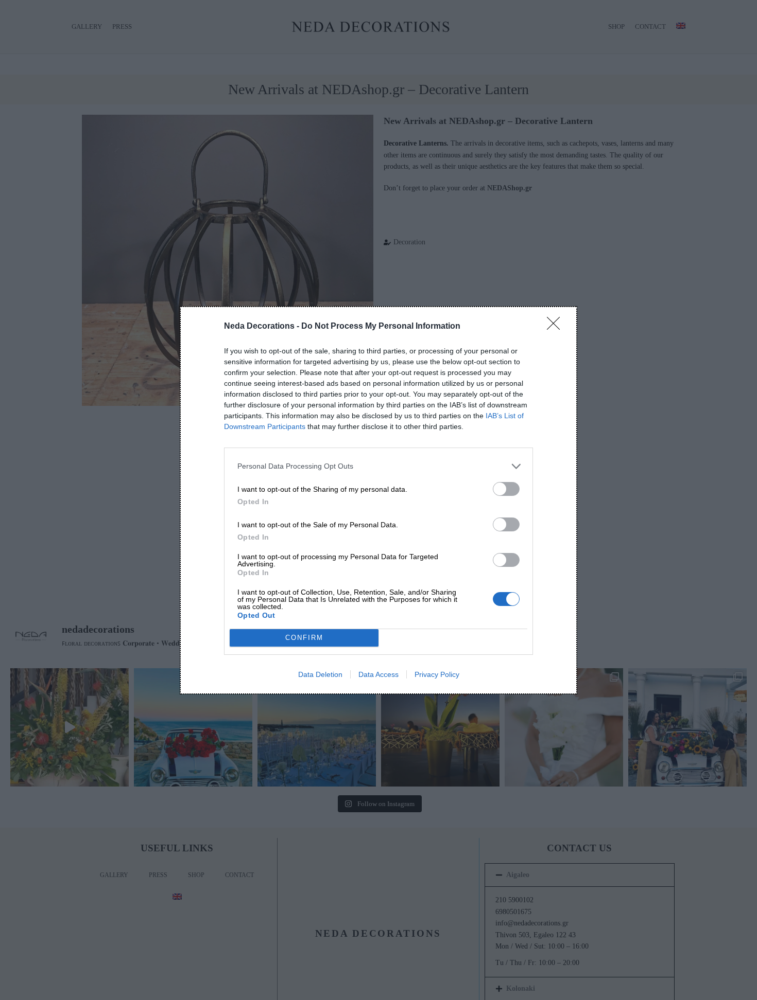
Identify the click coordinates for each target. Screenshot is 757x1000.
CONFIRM (304, 637)
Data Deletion (320, 674)
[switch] (506, 489)
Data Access (378, 674)
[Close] (556, 326)
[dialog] (378, 500)
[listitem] (378, 466)
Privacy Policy (437, 674)
